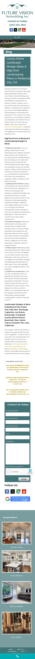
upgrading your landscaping (19, 349)
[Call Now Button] (17, 656)
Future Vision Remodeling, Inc (14, 127)
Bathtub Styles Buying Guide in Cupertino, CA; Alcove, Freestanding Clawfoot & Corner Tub (17, 381)
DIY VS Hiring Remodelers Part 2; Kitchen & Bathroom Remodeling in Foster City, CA (17, 392)
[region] (17, 43)
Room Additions (16, 637)
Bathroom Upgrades (16, 606)
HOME (10, 649)
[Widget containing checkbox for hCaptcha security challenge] (20, 471)
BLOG (23, 651)
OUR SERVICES (12, 651)
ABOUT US (20, 649)
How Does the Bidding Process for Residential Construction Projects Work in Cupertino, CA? (17, 368)
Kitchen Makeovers (16, 576)
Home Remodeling (17, 547)
